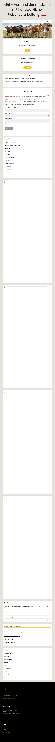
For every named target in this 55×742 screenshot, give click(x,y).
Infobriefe (7, 172)
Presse (5, 665)
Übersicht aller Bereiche (10, 142)
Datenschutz (5, 729)
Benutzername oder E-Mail (12, 108)
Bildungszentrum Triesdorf (10, 642)
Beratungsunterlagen (10, 169)
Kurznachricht (7, 610)
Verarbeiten (7, 151)
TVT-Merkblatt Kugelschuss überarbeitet (13, 617)
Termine (6, 671)
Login (4, 730)
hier (45, 96)
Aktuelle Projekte (8, 659)
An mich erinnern (11, 124)
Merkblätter (8, 160)
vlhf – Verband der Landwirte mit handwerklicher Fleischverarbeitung (27, 9)
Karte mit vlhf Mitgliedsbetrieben (12, 145)
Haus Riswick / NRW (8, 639)
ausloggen (44, 101)
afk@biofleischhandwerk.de (8, 698)
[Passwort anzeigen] (48, 115)
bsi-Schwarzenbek (8, 629)
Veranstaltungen (7, 674)
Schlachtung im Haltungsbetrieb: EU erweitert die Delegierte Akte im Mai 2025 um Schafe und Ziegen (26, 620)
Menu (48, 21)
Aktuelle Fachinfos (8, 653)
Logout (6, 175)
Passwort (8, 113)
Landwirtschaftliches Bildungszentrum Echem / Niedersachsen (18, 632)
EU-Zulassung (8, 166)
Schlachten (7, 148)
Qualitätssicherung (9, 157)
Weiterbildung (7, 677)
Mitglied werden (6, 732)
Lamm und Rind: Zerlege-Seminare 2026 (13, 614)
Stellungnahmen (7, 668)
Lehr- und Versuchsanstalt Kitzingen (12, 636)
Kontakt (4, 734)
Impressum (5, 727)
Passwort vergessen (10, 133)
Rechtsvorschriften (9, 163)
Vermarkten (7, 154)
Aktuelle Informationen (9, 656)
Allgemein (6, 662)
